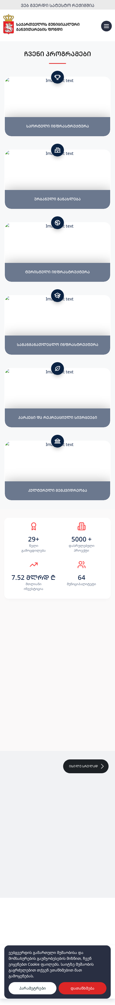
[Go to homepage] (41, 24)
